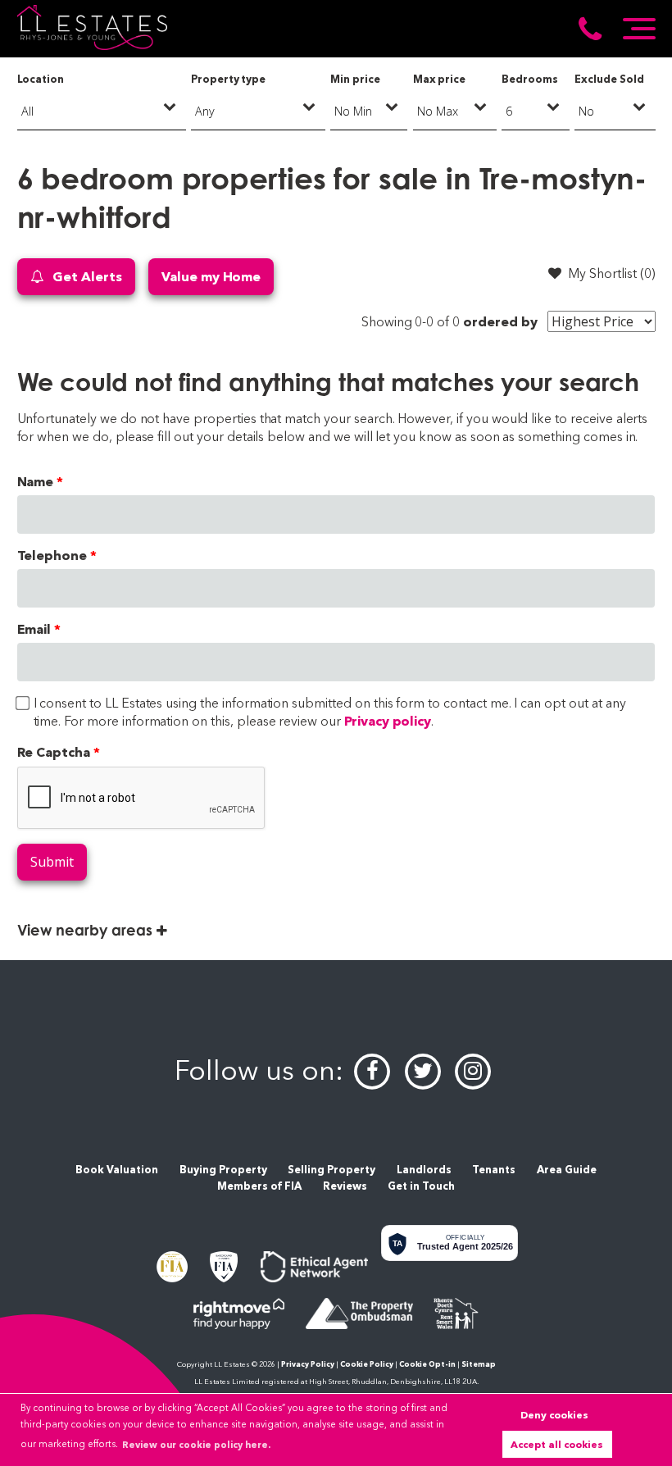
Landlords (424, 1169)
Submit (52, 862)
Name (35, 481)
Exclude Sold (608, 79)
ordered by (500, 322)
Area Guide (567, 1169)
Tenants (493, 1169)
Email (34, 629)
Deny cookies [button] (554, 1415)
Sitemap (478, 1363)
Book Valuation (116, 1169)
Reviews (345, 1186)
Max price (439, 79)
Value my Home (211, 277)
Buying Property (223, 1169)
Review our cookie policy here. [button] (196, 1444)
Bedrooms (530, 79)
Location (41, 79)
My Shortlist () (611, 273)
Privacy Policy (307, 1363)
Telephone (52, 555)
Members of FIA (259, 1186)
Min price (355, 79)
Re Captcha (54, 752)
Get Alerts (85, 277)
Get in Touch (421, 1186)
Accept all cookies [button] (557, 1444)
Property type (228, 79)
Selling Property (331, 1169)
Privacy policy (387, 721)
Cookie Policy (366, 1363)
